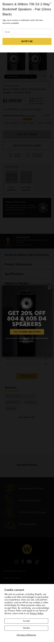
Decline (26, 628)
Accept (26, 621)
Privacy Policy (36, 613)
